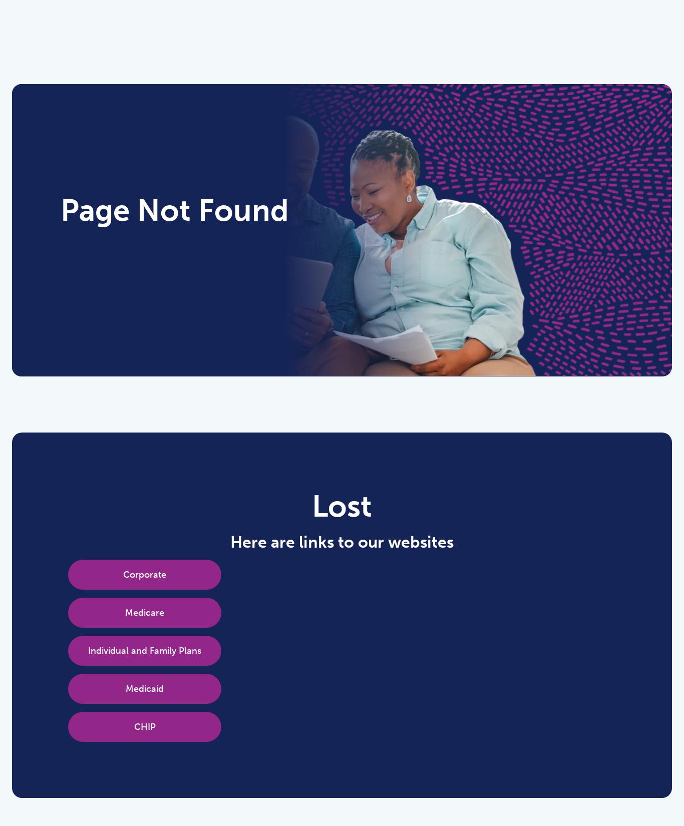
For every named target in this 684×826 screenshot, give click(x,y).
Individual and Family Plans (144, 650)
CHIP (145, 726)
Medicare (144, 612)
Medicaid (145, 688)
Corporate (144, 574)
